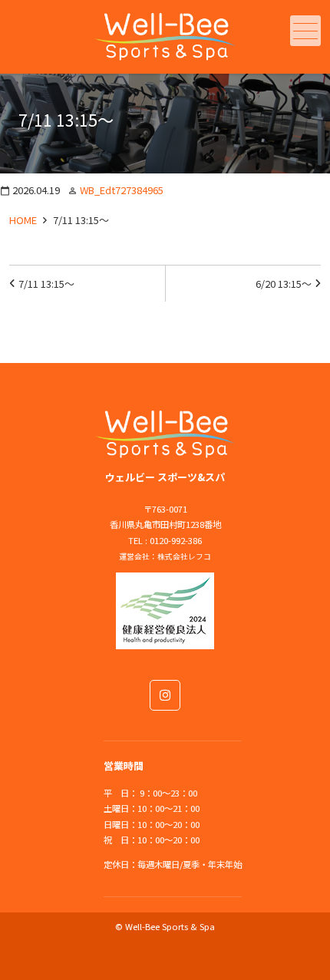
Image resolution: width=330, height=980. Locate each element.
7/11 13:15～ (46, 283)
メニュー (305, 30)
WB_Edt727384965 (121, 190)
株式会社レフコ (184, 556)
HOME (23, 220)
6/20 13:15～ (284, 283)
